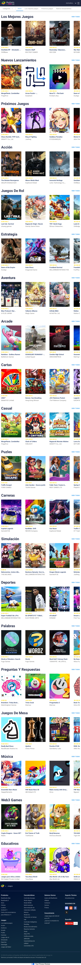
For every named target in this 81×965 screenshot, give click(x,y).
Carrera (46, 905)
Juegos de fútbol (6, 947)
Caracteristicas (29, 895)
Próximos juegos (47, 9)
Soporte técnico (71, 895)
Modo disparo (28, 900)
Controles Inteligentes (30, 922)
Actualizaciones (69, 898)
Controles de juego (29, 898)
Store (2, 903)
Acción (3, 925)
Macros (26, 912)
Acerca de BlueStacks (50, 898)
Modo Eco (27, 915)
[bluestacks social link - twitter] (66, 912)
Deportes (3, 942)
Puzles (3, 932)
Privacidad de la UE (41, 957)
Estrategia (4, 944)
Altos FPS (27, 934)
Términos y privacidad (7, 957)
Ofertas (3, 905)
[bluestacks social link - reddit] (71, 908)
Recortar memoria (29, 929)
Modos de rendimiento (30, 926)
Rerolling (26, 924)
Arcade (3, 930)
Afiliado (46, 900)
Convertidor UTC (29, 946)
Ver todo (76, 16)
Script (25, 931)
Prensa (46, 907)
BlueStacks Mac (5, 898)
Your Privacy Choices (42, 964)
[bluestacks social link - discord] (66, 908)
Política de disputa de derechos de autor (24, 957)
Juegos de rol (5, 937)
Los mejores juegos (31, 9)
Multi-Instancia (28, 905)
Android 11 (4, 910)
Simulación (4, 940)
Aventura (3, 928)
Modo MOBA (28, 903)
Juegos (3, 920)
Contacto (47, 903)
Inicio (20, 8)
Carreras (3, 935)
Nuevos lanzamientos (63, 9)
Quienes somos (50, 895)
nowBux (3, 907)
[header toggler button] (78, 3)
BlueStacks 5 (5, 900)
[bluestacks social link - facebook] (75, 908)
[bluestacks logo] (8, 3)
